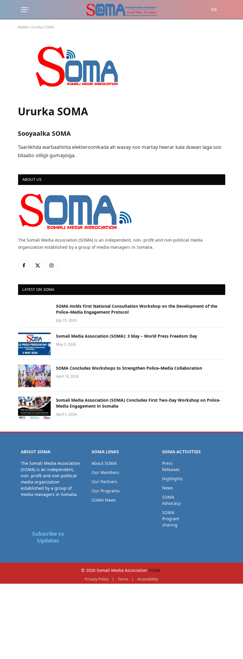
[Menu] (24, 9)
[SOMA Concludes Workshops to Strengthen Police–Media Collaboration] (34, 376)
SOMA (154, 570)
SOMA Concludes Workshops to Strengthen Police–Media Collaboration (129, 368)
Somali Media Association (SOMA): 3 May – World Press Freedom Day (126, 336)
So (214, 9)
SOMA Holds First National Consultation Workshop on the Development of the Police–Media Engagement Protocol (136, 309)
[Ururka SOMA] (84, 95)
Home (23, 27)
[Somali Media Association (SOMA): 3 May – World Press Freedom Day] (34, 344)
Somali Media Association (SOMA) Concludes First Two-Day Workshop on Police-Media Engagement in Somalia (138, 403)
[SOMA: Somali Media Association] (121, 9)
